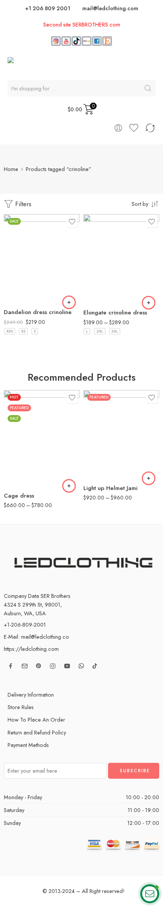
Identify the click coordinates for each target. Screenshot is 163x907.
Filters (22, 203)
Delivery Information (31, 695)
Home (11, 169)
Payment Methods (28, 745)
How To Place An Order (36, 719)
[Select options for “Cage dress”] (69, 486)
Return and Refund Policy (37, 732)
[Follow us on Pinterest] (39, 666)
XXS (9, 331)
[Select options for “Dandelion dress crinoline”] (69, 302)
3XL (114, 331)
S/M (25, 473)
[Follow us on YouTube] (67, 666)
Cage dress (19, 496)
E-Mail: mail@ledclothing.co (36, 637)
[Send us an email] (24, 666)
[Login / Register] (118, 127)
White (24, 292)
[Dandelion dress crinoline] (42, 258)
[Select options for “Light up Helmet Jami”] (148, 478)
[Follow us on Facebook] (11, 666)
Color (10, 271)
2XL (99, 331)
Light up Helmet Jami (110, 488)
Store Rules (21, 707)
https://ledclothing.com (31, 649)
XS (23, 331)
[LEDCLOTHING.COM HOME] (56, 64)
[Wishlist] (72, 221)
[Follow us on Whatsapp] (81, 666)
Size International (21, 429)
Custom (104, 292)
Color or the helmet (96, 432)
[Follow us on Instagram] (52, 666)
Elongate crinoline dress (115, 312)
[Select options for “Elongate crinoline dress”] (148, 303)
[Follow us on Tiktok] (94, 666)
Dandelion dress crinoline (38, 312)
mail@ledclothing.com (110, 8)
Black (24, 280)
